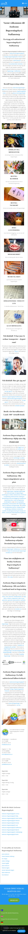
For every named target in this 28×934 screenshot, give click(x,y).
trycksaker (23, 600)
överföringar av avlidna (18, 458)
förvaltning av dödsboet (11, 509)
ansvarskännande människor (16, 64)
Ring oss (16, 351)
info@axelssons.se (6, 744)
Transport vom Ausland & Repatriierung (10, 925)
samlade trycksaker (19, 405)
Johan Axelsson (5, 865)
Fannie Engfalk (5, 863)
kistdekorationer (18, 596)
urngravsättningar (7, 652)
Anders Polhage (5, 861)
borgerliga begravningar (19, 491)
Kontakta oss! (14, 900)
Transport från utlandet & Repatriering (9, 913)
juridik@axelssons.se (7, 764)
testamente (20, 509)
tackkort (9, 598)
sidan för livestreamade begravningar (17, 551)
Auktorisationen (17, 60)
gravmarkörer (16, 600)
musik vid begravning (19, 500)
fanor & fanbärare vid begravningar (10, 505)
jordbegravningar (8, 650)
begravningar (10, 491)
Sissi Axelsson (5, 875)
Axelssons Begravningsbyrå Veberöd (10, 820)
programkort (15, 598)
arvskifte (4, 511)
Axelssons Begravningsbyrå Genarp (10, 823)
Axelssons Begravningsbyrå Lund (10, 825)
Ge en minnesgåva (14, 326)
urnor (7, 596)
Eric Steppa (4, 858)
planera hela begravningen (19, 93)
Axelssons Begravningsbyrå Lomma (10, 813)
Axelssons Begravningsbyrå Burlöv (10, 834)
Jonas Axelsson (5, 854)
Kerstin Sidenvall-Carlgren (8, 870)
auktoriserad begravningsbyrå (17, 53)
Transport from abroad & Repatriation (9, 919)
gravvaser (10, 600)
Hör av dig (9, 577)
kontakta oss (20, 449)
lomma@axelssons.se (7, 754)
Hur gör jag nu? (8, 391)
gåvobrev (23, 512)
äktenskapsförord (16, 512)
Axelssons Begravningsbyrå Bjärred (10, 830)
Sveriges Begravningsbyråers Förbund (13, 56)
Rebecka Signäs (5, 868)
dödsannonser (17, 494)
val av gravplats (20, 502)
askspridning (5, 503)
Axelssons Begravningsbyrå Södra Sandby (12, 818)
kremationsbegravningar (18, 650)
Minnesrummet (14, 254)
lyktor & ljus (21, 598)
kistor (3, 596)
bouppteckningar (21, 507)
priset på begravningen (14, 703)
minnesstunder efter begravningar (17, 503)
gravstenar (4, 600)
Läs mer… (18, 705)
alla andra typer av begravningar (15, 493)
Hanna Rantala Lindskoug (8, 856)
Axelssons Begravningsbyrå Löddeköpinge (12, 832)
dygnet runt (21, 447)
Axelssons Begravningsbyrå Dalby (10, 816)
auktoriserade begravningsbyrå (14, 398)
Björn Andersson (6, 872)
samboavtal (9, 512)
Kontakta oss (9, 552)
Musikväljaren (14, 277)
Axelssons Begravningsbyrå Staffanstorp (12, 396)
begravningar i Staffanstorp (13, 71)
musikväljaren (7, 502)
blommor (11, 596)
